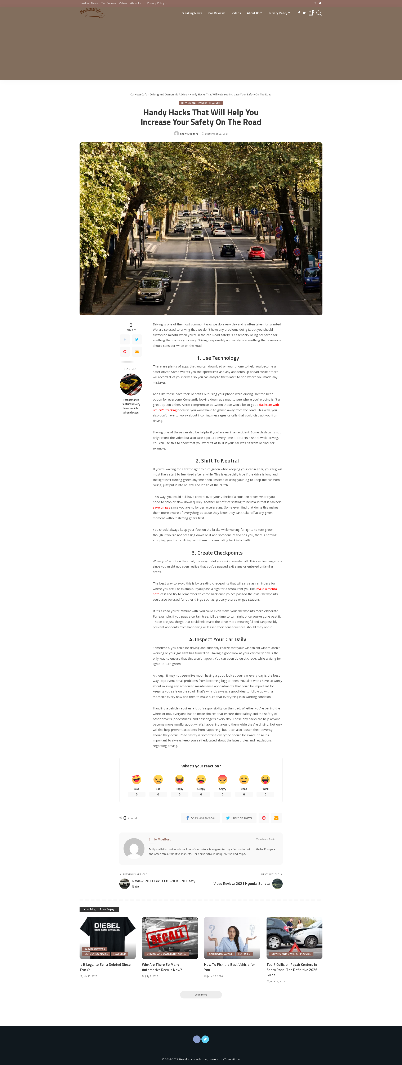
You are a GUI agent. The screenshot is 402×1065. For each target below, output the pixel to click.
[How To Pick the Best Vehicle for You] (232, 938)
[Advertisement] (201, 50)
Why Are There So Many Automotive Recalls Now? (162, 967)
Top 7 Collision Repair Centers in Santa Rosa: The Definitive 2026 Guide (292, 970)
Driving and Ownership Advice (201, 102)
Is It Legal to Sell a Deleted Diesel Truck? (105, 967)
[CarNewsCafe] (92, 13)
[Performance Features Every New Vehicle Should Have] (131, 385)
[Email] (137, 352)
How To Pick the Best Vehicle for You (229, 967)
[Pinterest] (125, 352)
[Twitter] (320, 3)
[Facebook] (315, 3)
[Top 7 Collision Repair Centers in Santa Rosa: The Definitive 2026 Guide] (295, 938)
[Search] (319, 13)
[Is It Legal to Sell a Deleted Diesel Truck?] (108, 938)
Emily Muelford (189, 133)
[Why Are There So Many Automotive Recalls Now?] (170, 938)
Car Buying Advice (96, 953)
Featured (119, 953)
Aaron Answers (95, 949)
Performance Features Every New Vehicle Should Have (131, 406)
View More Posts (265, 839)
